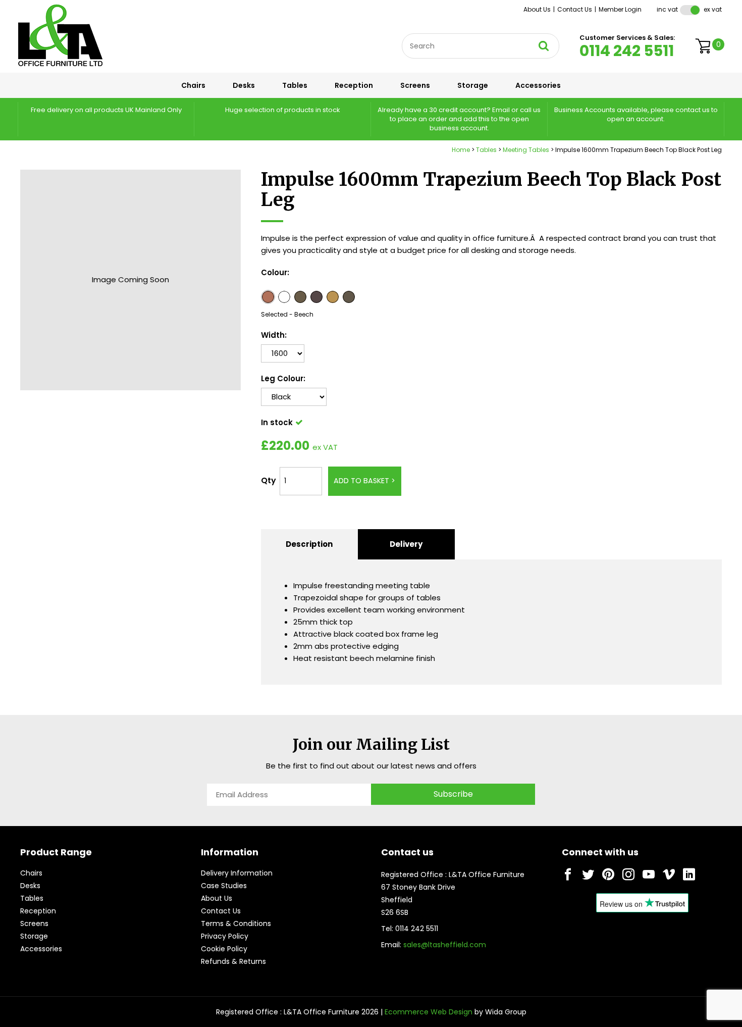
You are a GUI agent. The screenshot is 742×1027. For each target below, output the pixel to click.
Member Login (620, 9)
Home (461, 149)
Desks (244, 85)
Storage (472, 85)
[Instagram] (628, 874)
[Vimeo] (669, 874)
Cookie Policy (224, 949)
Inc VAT (667, 9)
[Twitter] (588, 874)
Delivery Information (237, 873)
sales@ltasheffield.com (444, 945)
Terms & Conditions (236, 923)
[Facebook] (568, 874)
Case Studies (224, 886)
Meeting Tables (526, 149)
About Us (537, 9)
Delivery (406, 544)
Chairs (193, 85)
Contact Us (574, 9)
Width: (274, 335)
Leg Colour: (283, 378)
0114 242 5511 (626, 51)
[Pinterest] (608, 874)
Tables (294, 85)
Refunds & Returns (233, 961)
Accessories (538, 85)
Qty (268, 480)
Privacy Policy (224, 936)
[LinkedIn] (689, 874)
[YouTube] (649, 874)
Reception (354, 85)
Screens (415, 85)
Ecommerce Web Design (428, 1012)
